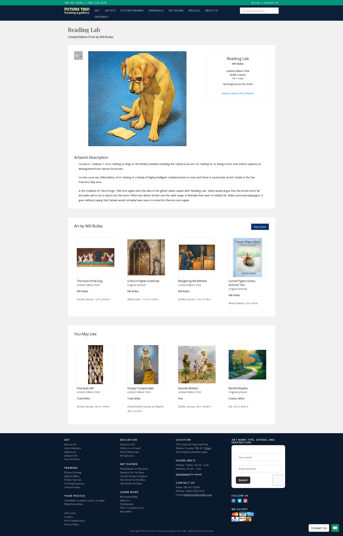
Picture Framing (72, 472)
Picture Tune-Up (72, 479)
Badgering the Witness (192, 281)
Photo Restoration (73, 504)
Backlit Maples (238, 388)
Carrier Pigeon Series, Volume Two (242, 283)
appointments (183, 474)
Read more (95, 269)
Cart (257, 2)
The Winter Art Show (131, 483)
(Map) (208, 448)
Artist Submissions (74, 520)
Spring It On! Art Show (132, 472)
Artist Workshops (129, 452)
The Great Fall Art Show (133, 479)
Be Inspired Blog (128, 496)
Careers (68, 516)
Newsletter (126, 511)
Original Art (70, 455)
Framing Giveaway (74, 483)
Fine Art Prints (72, 459)
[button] (78, 55)
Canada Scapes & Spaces (134, 476)
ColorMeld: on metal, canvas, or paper (84, 500)
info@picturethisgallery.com (197, 494)
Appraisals (70, 452)
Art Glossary (127, 455)
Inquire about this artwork (238, 93)
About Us (125, 500)
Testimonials (127, 504)
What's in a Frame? (130, 448)
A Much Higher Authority (143, 281)
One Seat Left (85, 388)
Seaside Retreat (188, 388)
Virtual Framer (72, 487)
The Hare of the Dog (89, 281)
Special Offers (72, 476)
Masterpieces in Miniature (134, 468)
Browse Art (70, 444)
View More (260, 226)
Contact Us (271, 2)
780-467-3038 (73, 2)
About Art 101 (127, 444)
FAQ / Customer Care (132, 507)
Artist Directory (72, 448)
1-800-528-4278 (96, 2)
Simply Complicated (140, 388)
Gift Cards (70, 513)
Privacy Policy (71, 524)
